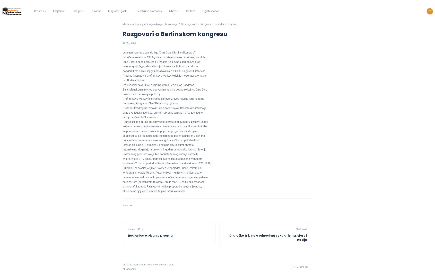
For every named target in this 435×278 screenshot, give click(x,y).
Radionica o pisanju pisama (150, 235)
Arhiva (172, 11)
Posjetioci (58, 11)
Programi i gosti (117, 11)
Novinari (96, 11)
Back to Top (303, 267)
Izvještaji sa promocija (149, 11)
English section (210, 11)
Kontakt (190, 11)
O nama (39, 11)
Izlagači (78, 11)
